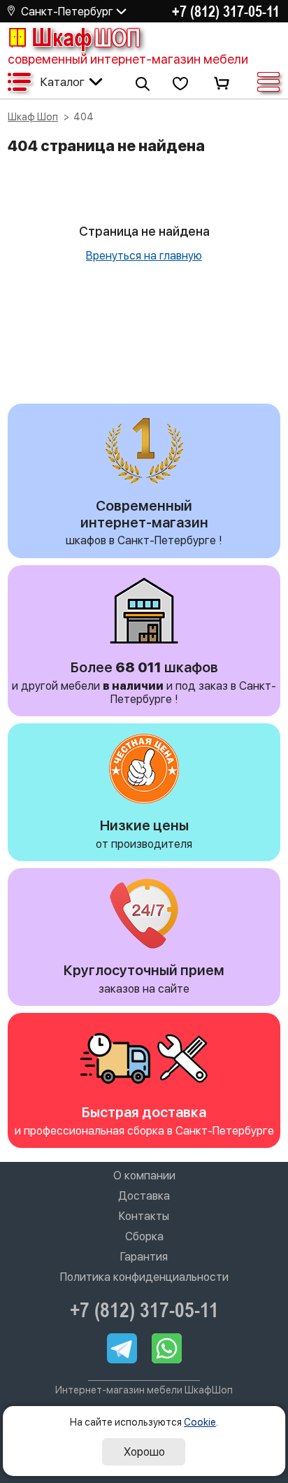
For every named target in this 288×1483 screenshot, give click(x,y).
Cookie (200, 1422)
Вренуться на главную (144, 255)
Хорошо (144, 1452)
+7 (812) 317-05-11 (226, 11)
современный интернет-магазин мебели (128, 59)
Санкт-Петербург (67, 11)
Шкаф (86, 37)
